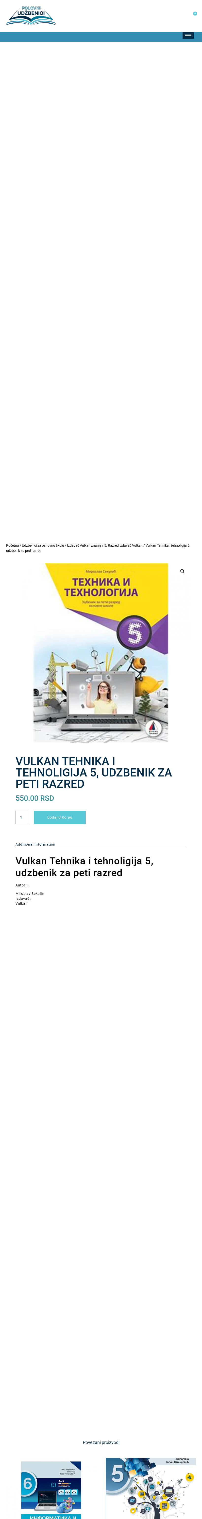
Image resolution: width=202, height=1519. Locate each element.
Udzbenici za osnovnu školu (43, 545)
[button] (5, 37)
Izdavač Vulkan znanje (84, 545)
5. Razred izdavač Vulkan (123, 545)
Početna (12, 545)
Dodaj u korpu (59, 817)
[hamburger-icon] (188, 35)
